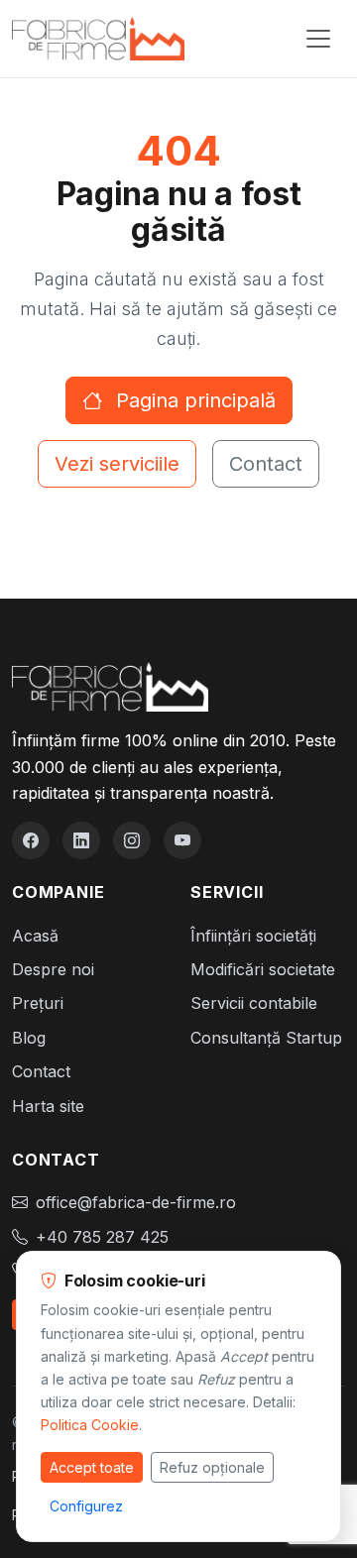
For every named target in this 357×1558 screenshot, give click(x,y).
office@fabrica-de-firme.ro (136, 1202)
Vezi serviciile (117, 464)
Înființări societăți (253, 936)
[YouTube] (182, 840)
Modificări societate (262, 969)
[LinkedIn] (81, 840)
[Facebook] (31, 840)
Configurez (86, 1506)
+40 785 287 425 (102, 1237)
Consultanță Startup (266, 1038)
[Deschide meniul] (318, 38)
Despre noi (53, 969)
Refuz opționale (212, 1467)
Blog (29, 1038)
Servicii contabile (253, 1003)
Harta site (48, 1106)
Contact (265, 464)
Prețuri (37, 1003)
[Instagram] (132, 840)
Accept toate (92, 1467)
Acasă (35, 936)
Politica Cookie (90, 1424)
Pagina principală (193, 400)
